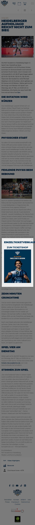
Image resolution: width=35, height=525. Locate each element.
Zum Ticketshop (17, 247)
